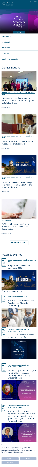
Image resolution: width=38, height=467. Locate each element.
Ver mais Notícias (18, 243)
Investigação (6, 42)
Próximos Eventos (12, 254)
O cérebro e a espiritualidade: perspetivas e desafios (21, 335)
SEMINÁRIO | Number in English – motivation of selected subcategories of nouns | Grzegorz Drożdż (22, 374)
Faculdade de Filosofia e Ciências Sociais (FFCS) (22, 261)
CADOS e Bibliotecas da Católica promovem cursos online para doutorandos (15, 226)
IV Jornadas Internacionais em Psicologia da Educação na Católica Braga (21, 303)
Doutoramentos (7, 220)
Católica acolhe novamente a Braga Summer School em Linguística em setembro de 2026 (17, 184)
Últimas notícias (11, 67)
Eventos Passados (12, 291)
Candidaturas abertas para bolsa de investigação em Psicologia (17, 142)
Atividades (5, 53)
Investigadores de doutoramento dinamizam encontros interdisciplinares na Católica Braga (19, 100)
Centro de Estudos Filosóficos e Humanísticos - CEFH (18, 93)
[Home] (10, 5)
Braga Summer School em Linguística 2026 (19, 266)
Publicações (6, 48)
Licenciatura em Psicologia (17, 297)
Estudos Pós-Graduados (10, 59)
